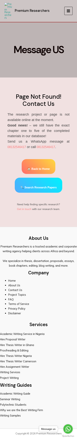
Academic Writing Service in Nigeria (22, 334)
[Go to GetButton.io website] (68, 436)
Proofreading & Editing (14, 350)
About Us (14, 285)
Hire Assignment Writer (14, 367)
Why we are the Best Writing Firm (21, 410)
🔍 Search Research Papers (38, 187)
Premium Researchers (32, 10)
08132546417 (16, 147)
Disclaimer (14, 313)
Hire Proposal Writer (12, 339)
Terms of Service (18, 304)
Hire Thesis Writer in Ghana (17, 345)
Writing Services (10, 372)
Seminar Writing (10, 399)
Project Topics (17, 294)
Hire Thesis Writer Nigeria (16, 356)
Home (12, 280)
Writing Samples (10, 415)
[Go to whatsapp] (68, 429)
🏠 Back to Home (38, 168)
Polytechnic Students (13, 404)
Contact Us (15, 290)
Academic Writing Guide (15, 393)
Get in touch (24, 209)
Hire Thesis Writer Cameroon (18, 361)
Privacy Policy (16, 308)
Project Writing (9, 378)
